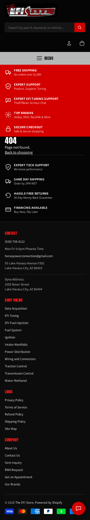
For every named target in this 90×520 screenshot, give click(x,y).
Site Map (11, 428)
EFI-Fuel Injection (16, 323)
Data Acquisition (16, 308)
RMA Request (14, 470)
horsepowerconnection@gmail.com (29, 256)
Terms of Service (16, 407)
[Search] (79, 27)
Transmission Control (19, 373)
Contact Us (12, 455)
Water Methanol (16, 380)
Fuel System (13, 330)
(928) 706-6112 (15, 241)
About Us (11, 448)
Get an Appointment (18, 477)
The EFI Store (24, 502)
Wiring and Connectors (20, 359)
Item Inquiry (13, 462)
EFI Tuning (12, 315)
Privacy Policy (14, 400)
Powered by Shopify (48, 502)
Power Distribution (17, 351)
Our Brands (12, 484)
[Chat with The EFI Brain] (78, 508)
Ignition (10, 337)
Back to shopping (19, 152)
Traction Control (16, 366)
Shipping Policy (15, 421)
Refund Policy (14, 414)
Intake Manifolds (16, 344)
